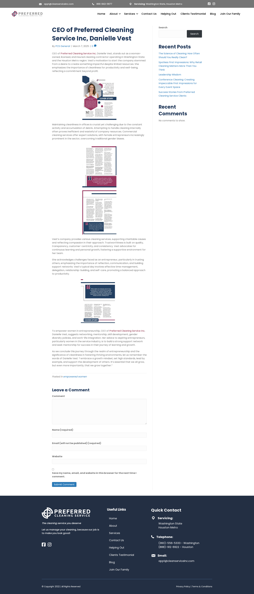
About (114, 14)
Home (101, 14)
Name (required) (62, 430)
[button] (120, 13)
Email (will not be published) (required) (76, 443)
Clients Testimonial (193, 14)
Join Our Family (230, 14)
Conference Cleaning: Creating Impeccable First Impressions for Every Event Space (178, 83)
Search (163, 27)
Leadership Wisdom (170, 74)
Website (57, 456)
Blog (213, 14)
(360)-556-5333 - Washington (178, 543)
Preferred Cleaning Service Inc (78, 53)
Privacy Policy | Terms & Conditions (194, 586)
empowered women (75, 376)
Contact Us (149, 14)
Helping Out (168, 14)
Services (129, 14)
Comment (58, 396)
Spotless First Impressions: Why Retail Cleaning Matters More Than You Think (180, 66)
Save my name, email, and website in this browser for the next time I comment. (94, 474)
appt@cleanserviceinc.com (58, 3)
